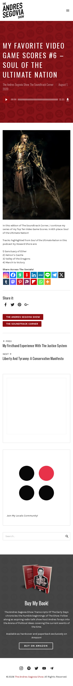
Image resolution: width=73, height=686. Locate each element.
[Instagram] (6, 275)
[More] (47, 282)
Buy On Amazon (36, 645)
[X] (61, 275)
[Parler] (27, 282)
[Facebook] (13, 275)
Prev (8, 341)
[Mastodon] (13, 282)
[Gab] (20, 275)
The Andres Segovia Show (16, 84)
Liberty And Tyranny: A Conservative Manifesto (33, 358)
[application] (36, 99)
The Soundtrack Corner (42, 84)
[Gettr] (27, 275)
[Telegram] (54, 275)
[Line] (47, 275)
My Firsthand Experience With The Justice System (35, 345)
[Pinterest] (20, 282)
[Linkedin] (34, 275)
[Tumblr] (6, 282)
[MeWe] (41, 275)
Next (6, 354)
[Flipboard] (34, 282)
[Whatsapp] (41, 282)
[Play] (6, 99)
